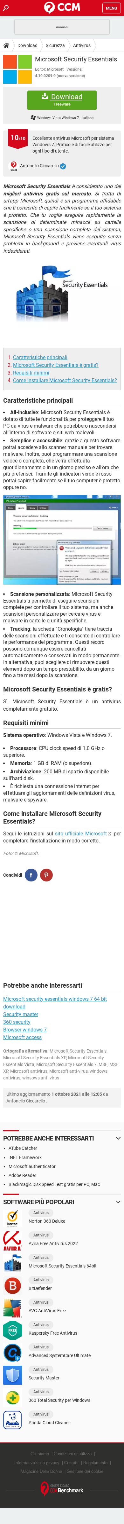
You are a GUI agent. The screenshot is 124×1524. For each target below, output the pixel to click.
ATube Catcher (23, 1148)
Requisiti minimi (31, 373)
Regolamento (95, 1462)
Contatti (71, 1462)
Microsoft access (22, 1037)
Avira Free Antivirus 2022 (53, 1243)
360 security (17, 1022)
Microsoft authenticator (32, 1166)
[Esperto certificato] (63, 166)
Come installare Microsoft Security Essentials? (65, 380)
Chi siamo (40, 1453)
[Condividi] (31, 875)
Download (27, 45)
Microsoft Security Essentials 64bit (63, 1265)
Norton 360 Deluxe (47, 1221)
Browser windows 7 (25, 1030)
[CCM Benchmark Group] (62, 1489)
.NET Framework (25, 1157)
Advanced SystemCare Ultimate (60, 1355)
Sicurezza (55, 45)
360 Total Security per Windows (59, 1400)
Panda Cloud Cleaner (49, 1422)
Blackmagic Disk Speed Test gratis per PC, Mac (54, 1184)
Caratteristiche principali (40, 357)
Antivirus (82, 45)
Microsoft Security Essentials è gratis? (56, 365)
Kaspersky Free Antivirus (53, 1333)
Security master (20, 1014)
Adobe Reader (22, 1175)
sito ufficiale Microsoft (81, 834)
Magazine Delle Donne (41, 1471)
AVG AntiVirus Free (47, 1310)
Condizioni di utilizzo (73, 1453)
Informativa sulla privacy (36, 1462)
